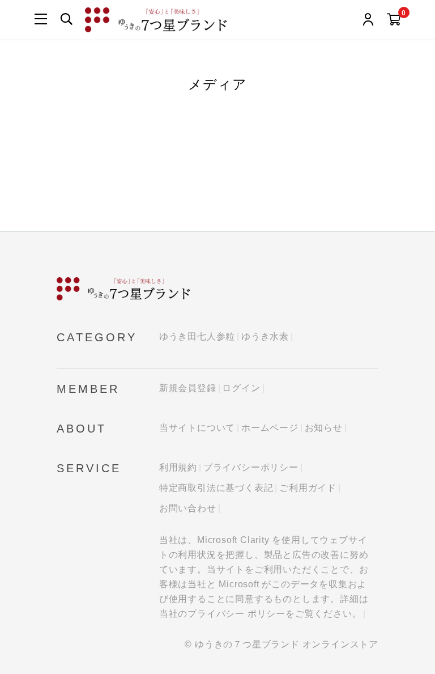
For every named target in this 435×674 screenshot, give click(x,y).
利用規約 (178, 467)
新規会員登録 (187, 388)
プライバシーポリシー (250, 467)
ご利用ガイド (307, 488)
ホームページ (269, 428)
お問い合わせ (187, 508)
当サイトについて (197, 428)
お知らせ (324, 428)
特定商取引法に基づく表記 (216, 488)
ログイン (241, 388)
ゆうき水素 (265, 336)
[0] (394, 20)
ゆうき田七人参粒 (197, 336)
